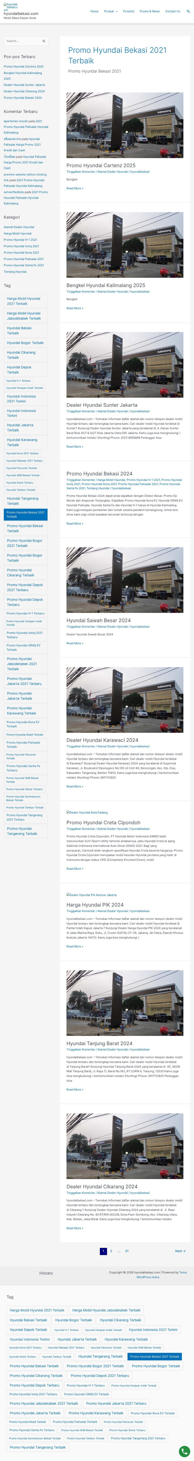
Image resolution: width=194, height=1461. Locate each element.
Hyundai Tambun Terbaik (20, 489)
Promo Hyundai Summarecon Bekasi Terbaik (23, 798)
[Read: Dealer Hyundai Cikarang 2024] (124, 1146)
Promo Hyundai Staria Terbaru (24, 789)
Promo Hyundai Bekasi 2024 (23, 97)
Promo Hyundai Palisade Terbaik (23, 745)
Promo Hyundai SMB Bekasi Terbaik (22, 779)
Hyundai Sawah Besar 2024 (98, 620)
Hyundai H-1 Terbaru (18, 380)
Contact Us (172, 11)
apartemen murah (16, 121)
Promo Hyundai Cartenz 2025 (24, 66)
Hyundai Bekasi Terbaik (19, 330)
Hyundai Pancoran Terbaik (21, 468)
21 (127, 1251)
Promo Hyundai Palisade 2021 (24, 259)
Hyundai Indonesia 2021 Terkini (21, 398)
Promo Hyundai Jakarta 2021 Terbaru (24, 681)
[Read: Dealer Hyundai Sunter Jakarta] (124, 364)
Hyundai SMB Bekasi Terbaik (23, 475)
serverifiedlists (14, 192)
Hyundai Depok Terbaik (19, 369)
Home (95, 11)
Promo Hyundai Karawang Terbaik (21, 710)
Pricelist (128, 11)
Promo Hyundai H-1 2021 (20, 239)
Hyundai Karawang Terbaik (22, 442)
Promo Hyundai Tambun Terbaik (25, 807)
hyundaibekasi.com (21, 13)
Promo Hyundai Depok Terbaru (25, 602)
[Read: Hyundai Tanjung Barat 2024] (124, 1003)
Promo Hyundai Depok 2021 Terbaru (25, 587)
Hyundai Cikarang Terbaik (21, 354)
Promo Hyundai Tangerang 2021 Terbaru (24, 817)
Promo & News (150, 11)
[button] (188, 11)
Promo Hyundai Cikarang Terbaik (20, 572)
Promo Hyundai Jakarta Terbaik (19, 695)
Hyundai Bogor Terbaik (25, 343)
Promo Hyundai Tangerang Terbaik (22, 831)
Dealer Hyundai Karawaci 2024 (102, 740)
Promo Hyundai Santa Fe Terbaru (23, 768)
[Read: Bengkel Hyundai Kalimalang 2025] (124, 245)
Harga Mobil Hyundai (18, 233)
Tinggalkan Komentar (80, 171)
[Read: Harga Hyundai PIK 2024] (91, 895)
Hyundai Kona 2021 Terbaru (22, 453)
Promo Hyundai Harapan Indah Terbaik (24, 623)
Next (180, 1251)
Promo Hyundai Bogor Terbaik (24, 557)
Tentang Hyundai (15, 271)
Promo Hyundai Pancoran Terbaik (21, 756)
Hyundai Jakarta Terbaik (20, 427)
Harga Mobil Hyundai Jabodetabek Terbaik (24, 315)
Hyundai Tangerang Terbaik (22, 500)
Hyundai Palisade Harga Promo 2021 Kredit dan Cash (22, 144)
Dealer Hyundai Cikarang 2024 (24, 91)
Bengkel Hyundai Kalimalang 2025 (105, 285)
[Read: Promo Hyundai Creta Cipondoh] (87, 812)
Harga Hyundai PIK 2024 (95, 905)
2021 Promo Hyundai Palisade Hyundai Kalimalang (26, 126)
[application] (115, 11)
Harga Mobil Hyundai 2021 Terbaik (23, 301)
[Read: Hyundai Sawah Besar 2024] (124, 580)
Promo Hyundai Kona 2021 (21, 252)
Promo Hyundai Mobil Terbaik (24, 734)
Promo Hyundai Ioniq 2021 (21, 246)
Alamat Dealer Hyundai (19, 227)
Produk (109, 11)
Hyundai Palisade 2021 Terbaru (24, 460)
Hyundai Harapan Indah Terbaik (24, 387)
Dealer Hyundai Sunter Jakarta (24, 85)
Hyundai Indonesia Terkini (21, 413)
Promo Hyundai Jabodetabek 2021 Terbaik (22, 664)
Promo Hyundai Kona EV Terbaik (23, 724)
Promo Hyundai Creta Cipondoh (103, 822)
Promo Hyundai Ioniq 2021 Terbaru (25, 635)
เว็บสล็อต (9, 156)
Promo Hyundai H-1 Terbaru (26, 613)
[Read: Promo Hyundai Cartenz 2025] (124, 125)
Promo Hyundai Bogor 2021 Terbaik (24, 543)
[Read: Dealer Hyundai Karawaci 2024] (124, 699)
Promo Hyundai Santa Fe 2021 (24, 265)
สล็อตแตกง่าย (12, 139)
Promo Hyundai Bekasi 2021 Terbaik (26, 515)
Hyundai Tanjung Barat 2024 (99, 1043)
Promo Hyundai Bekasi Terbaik (25, 528)
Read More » (74, 188)
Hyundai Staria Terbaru (19, 482)
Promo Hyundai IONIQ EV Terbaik (23, 647)
